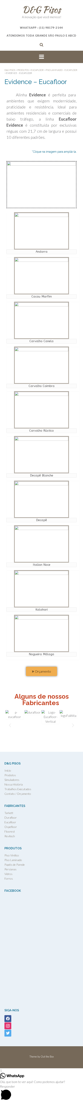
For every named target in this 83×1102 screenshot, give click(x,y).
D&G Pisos (41, 9)
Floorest (9, 831)
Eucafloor (10, 822)
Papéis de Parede (14, 864)
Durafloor (10, 817)
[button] (9, 725)
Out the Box (47, 1056)
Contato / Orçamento (17, 793)
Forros (8, 878)
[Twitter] (7, 1032)
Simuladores (11, 779)
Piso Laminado (13, 860)
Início (7, 770)
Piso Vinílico (11, 855)
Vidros (8, 874)
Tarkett (8, 813)
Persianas (10, 869)
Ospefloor (10, 827)
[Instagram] (7, 1025)
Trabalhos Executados (17, 789)
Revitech (9, 836)
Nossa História (13, 784)
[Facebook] (7, 1018)
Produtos (10, 775)
